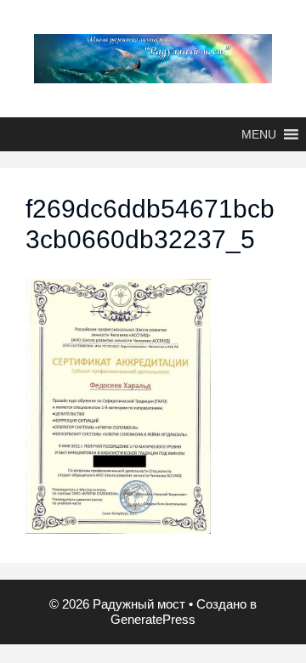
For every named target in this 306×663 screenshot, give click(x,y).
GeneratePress (153, 619)
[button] (258, 134)
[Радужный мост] (153, 58)
